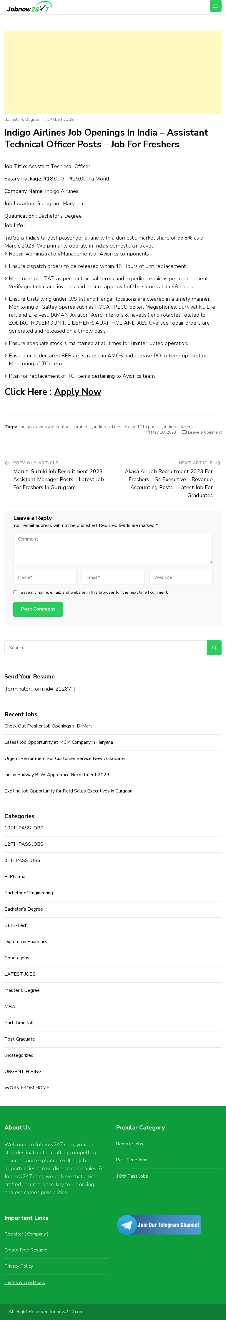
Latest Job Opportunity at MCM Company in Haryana (58, 742)
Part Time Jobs (131, 1160)
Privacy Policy (18, 1266)
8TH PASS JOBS (22, 860)
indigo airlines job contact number (54, 427)
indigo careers (178, 427)
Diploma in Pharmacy (25, 941)
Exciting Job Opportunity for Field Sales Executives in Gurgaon (68, 791)
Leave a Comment (205, 432)
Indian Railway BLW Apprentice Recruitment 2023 (56, 775)
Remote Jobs (129, 1144)
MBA (9, 1006)
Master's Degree (22, 990)
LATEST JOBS (60, 120)
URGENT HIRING (22, 1071)
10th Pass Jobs (132, 1176)
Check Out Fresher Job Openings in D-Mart (48, 726)
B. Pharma (14, 876)
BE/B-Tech (15, 925)
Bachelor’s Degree (21, 120)
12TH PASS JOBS (23, 844)
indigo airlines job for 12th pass (126, 427)
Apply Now (77, 392)
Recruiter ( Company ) (26, 1234)
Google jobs (16, 958)
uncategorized (19, 1055)
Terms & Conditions (24, 1282)
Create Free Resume (25, 1250)
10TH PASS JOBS (23, 828)
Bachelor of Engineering (28, 893)
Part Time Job (19, 1023)
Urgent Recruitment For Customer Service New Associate (64, 758)
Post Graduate (19, 1039)
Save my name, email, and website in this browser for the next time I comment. (94, 592)
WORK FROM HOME (26, 1088)
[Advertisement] (113, 72)
